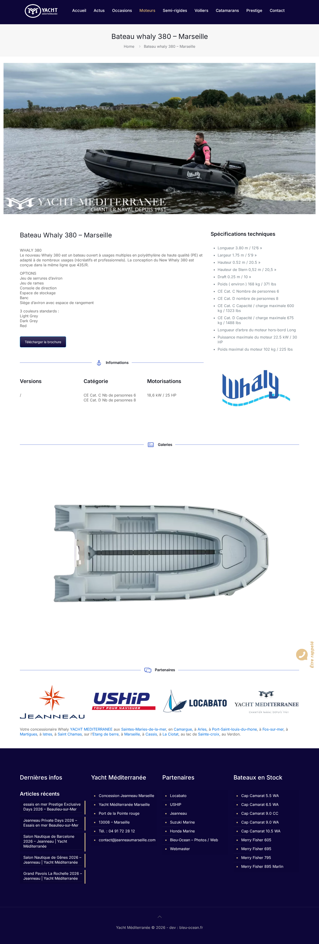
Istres (47, 734)
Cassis (151, 734)
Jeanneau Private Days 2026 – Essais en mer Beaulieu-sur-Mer (50, 823)
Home (129, 46)
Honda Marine (182, 831)
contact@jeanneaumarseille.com (126, 840)
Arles (202, 729)
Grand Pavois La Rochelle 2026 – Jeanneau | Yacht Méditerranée (52, 876)
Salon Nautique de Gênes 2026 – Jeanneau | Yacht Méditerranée (52, 860)
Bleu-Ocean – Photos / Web (194, 840)
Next (305, 553)
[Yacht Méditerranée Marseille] (41, 10)
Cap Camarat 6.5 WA (260, 804)
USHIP (175, 804)
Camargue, (183, 729)
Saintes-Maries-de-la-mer (143, 729)
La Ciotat (170, 734)
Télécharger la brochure (43, 342)
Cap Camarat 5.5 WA (260, 795)
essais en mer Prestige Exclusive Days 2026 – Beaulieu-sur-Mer (52, 806)
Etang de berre (105, 734)
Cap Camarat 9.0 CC (259, 813)
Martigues (28, 734)
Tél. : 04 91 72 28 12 (117, 831)
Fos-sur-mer (273, 729)
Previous (13, 553)
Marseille (132, 734)
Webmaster (180, 848)
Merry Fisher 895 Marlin (262, 866)
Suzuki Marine (182, 822)
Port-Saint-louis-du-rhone (234, 729)
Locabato (178, 795)
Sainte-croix (208, 734)
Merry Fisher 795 (256, 857)
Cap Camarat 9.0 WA (260, 822)
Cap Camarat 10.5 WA (260, 831)
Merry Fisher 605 (256, 840)
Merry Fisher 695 (256, 848)
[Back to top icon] (159, 917)
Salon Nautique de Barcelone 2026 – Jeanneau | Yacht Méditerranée (48, 841)
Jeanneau (178, 813)
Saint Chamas (70, 734)
